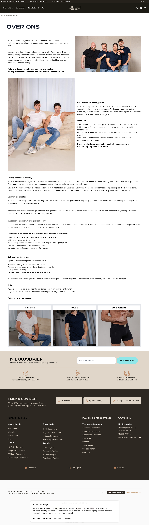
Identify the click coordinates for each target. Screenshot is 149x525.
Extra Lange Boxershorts (53, 440)
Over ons (86, 452)
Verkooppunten (88, 449)
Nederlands (116, 492)
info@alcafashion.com (129, 437)
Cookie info (67, 518)
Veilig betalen (87, 445)
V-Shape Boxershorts (51, 436)
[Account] (141, 8)
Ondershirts (13, 429)
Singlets (11, 432)
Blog (103, 492)
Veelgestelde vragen (92, 424)
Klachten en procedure (91, 435)
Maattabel (86, 438)
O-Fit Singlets (48, 448)
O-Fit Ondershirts (15, 447)
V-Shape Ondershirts (16, 454)
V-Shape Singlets (50, 455)
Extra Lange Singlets (51, 458)
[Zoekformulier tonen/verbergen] (137, 8)
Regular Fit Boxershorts (52, 433)
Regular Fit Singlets (50, 451)
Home (1, 15)
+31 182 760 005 (124, 434)
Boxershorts (13, 436)
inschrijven (127, 360)
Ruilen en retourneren (91, 431)
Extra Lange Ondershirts (18, 458)
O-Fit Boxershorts (50, 429)
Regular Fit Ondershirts (17, 451)
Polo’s (10, 439)
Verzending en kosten (91, 428)
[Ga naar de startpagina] (74, 8)
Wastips (85, 442)
